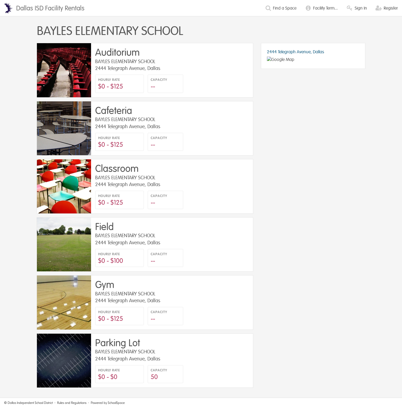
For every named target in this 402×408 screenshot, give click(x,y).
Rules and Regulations (71, 403)
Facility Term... (325, 8)
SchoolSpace (116, 403)
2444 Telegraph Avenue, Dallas (295, 52)
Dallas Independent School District (30, 403)
